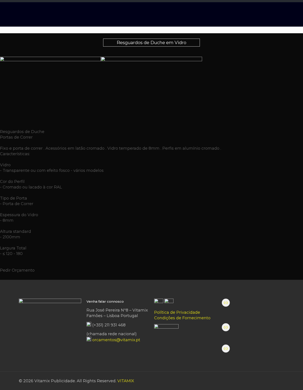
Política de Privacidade (177, 312)
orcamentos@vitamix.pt (116, 339)
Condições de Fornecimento (182, 318)
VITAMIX (125, 380)
